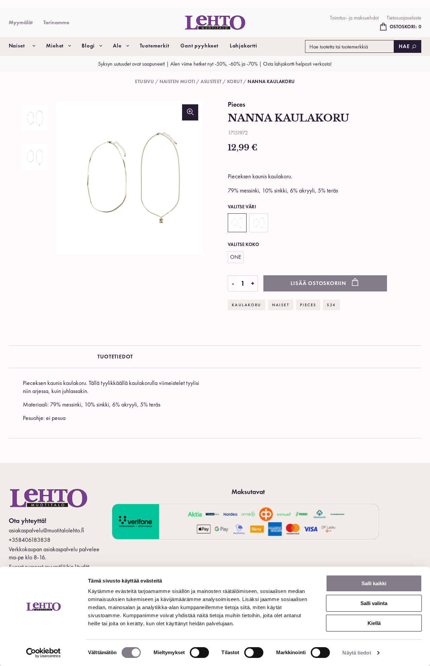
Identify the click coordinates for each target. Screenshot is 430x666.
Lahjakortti (243, 45)
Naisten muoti (177, 81)
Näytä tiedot (356, 653)
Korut (234, 81)
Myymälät (21, 22)
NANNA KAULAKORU (271, 81)
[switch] (199, 652)
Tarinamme (56, 22)
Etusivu (144, 81)
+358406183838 (29, 540)
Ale (117, 45)
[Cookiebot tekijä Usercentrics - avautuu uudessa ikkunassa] (43, 653)
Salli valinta (373, 603)
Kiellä (374, 623)
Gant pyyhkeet (199, 45)
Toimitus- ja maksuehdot (354, 17)
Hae (404, 46)
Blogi (88, 45)
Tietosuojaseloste (404, 17)
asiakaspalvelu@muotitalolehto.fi (46, 530)
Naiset (17, 45)
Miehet (54, 45)
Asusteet (211, 81)
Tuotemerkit (154, 45)
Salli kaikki (373, 583)
